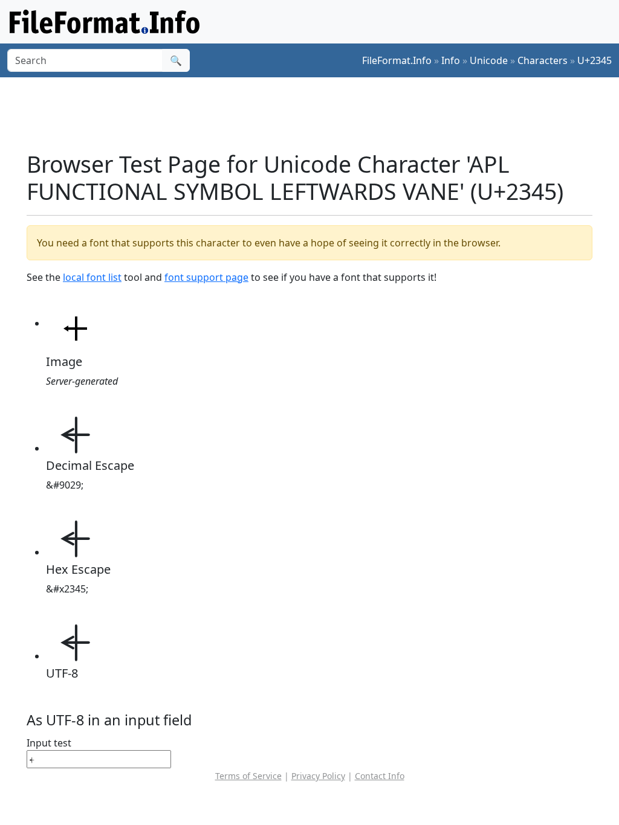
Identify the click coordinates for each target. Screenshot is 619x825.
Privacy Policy (318, 776)
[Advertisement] (317, 114)
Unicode (489, 60)
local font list (92, 277)
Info (450, 60)
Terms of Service (248, 776)
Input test (49, 743)
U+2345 (594, 60)
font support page (206, 277)
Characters (542, 60)
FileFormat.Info (397, 60)
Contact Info (379, 776)
